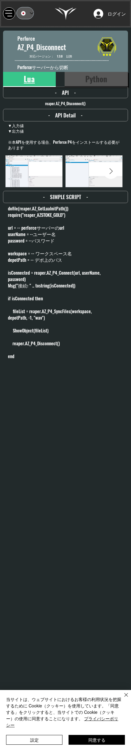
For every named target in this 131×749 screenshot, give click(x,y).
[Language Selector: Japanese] (25, 13)
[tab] (29, 79)
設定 (34, 740)
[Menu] (9, 13)
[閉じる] (122, 698)
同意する (96, 740)
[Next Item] (111, 171)
